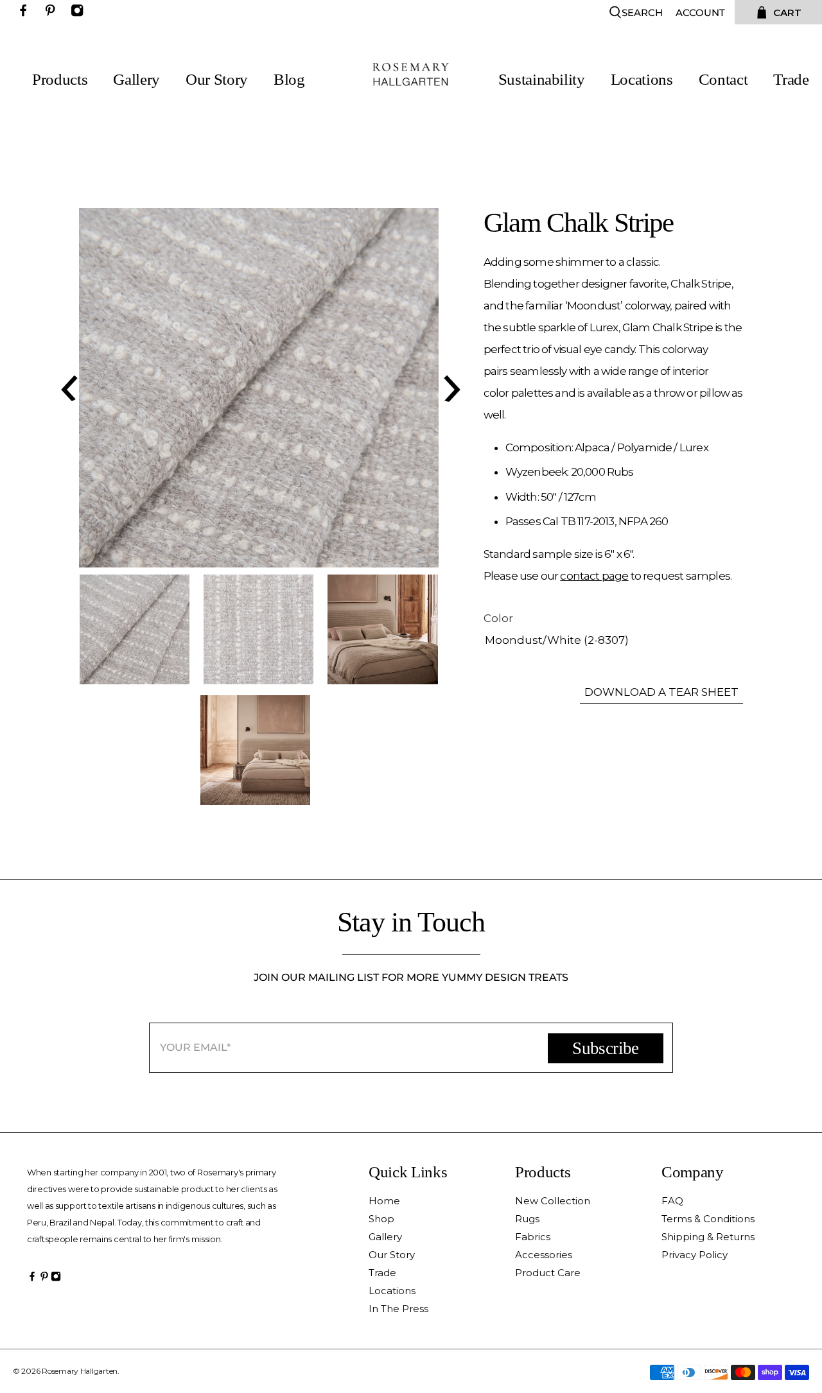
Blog (289, 79)
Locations (642, 79)
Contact (723, 79)
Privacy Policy (694, 1255)
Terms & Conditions (708, 1219)
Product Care (548, 1273)
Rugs (527, 1219)
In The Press (398, 1308)
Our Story (217, 79)
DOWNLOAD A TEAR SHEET (661, 692)
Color (498, 618)
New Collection (552, 1201)
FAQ (672, 1201)
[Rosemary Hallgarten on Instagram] (80, 13)
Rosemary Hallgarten (80, 1371)
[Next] (450, 388)
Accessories (543, 1255)
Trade (791, 79)
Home (384, 1201)
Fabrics (532, 1237)
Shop (381, 1219)
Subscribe (605, 1047)
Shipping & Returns (708, 1237)
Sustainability (541, 79)
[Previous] (67, 388)
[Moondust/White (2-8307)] (259, 387)
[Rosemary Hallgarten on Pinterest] (53, 13)
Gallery (136, 79)
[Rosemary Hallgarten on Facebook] (26, 13)
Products (59, 79)
